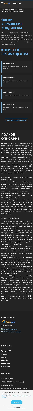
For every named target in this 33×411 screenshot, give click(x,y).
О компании (5, 366)
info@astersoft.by (7, 385)
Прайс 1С (4, 360)
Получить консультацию (16, 120)
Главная (4, 9)
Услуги (3, 357)
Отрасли (4, 354)
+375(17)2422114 (7, 379)
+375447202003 (16, 3)
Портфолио (5, 363)
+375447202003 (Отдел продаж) (12, 382)
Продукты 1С (12, 9)
